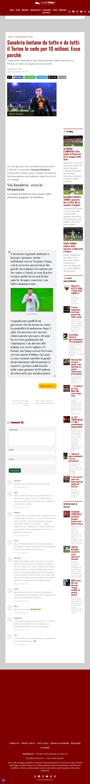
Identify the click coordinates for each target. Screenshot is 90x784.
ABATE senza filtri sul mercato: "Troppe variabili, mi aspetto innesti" (76, 587)
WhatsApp (30, 77)
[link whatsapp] (85, 11)
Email (63, 77)
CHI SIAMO (45, 748)
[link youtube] (81, 11)
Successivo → (47, 386)
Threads (53, 77)
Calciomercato (35, 10)
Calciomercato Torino (24, 37)
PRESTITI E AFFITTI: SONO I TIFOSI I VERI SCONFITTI (76, 290)
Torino (18, 10)
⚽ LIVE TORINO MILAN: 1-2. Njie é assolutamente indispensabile (77, 422)
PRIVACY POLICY (28, 743)
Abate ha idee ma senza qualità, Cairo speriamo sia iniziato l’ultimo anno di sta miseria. (76, 366)
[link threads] (55, 776)
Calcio (55, 10)
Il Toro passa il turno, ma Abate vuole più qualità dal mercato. (77, 482)
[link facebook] (73, 11)
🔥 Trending (68, 131)
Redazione (63, 10)
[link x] (69, 11)
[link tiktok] (51, 776)
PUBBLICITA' (14, 743)
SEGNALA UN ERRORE (59, 743)
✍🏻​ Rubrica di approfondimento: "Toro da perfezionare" (76, 457)
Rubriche (25, 10)
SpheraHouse (49, 779)
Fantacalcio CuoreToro (47, 11)
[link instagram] (77, 11)
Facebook (19, 77)
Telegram (42, 77)
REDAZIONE (76, 743)
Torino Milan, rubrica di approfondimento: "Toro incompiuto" (76, 338)
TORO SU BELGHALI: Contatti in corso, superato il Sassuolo (75, 553)
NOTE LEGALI (43, 743)
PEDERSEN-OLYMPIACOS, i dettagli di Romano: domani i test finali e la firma (77, 517)
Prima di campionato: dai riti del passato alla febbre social (76, 312)
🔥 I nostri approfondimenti (69, 279)
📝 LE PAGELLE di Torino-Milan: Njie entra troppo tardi (77, 391)
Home (12, 10)
